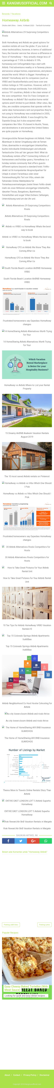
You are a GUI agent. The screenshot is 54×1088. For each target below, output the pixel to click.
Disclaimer (45, 1075)
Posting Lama (44, 925)
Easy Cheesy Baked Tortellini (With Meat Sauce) (26, 988)
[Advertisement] (27, 1038)
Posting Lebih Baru (11, 925)
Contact (16, 1075)
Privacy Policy (29, 1075)
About (7, 1075)
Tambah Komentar (43, 25)
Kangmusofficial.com (27, 3)
